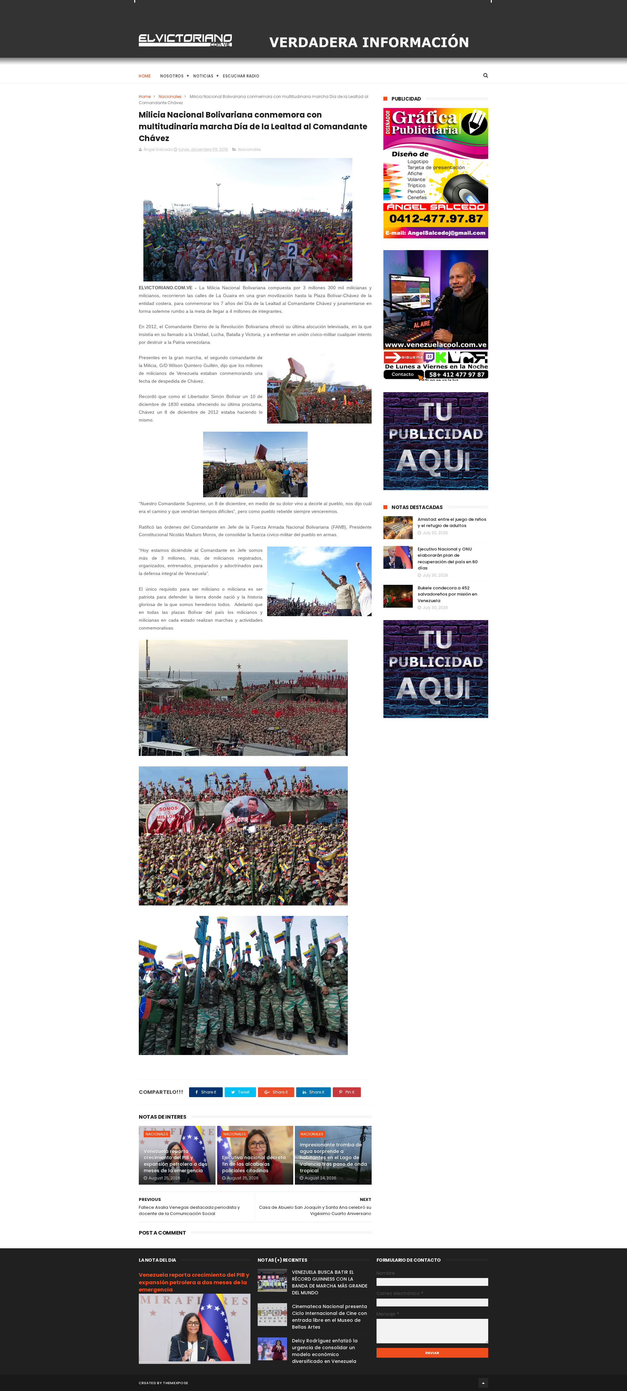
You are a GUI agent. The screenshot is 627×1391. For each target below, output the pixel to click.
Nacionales (170, 96)
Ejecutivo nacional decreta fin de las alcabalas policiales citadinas (254, 1164)
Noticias (203, 76)
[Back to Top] (483, 1383)
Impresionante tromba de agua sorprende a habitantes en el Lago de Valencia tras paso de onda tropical (333, 1158)
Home (145, 76)
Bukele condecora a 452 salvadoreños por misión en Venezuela (447, 594)
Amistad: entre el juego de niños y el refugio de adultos (452, 522)
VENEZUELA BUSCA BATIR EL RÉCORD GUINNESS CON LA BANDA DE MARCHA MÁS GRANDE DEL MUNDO (329, 1282)
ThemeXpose (175, 1382)
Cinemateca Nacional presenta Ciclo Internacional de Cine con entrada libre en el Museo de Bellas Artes (329, 1316)
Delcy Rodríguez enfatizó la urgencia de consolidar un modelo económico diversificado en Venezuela (325, 1351)
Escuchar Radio (241, 76)
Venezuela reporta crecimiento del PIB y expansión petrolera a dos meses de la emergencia (175, 1161)
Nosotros (172, 76)
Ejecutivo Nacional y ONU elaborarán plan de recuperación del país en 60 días (448, 558)
